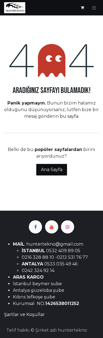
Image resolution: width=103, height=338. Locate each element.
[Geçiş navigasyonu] (94, 8)
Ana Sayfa (51, 169)
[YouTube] (51, 226)
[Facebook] (35, 226)
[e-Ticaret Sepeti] (82, 7)
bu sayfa (69, 116)
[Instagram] (67, 226)
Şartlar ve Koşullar (24, 314)
